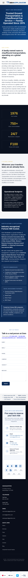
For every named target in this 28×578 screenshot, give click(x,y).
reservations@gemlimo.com (9, 337)
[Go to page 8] (16, 571)
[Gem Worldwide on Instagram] (20, 466)
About (3, 525)
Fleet (3, 532)
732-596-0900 (21, 336)
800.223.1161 (5, 499)
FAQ (3, 539)
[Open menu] (3, 2)
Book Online (24, 575)
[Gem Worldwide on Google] (10, 470)
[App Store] (17, 575)
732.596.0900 (5, 504)
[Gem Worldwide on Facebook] (6, 470)
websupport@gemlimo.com (8, 518)
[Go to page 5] (13, 571)
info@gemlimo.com (21, 337)
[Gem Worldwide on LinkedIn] (16, 466)
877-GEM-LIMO (13, 336)
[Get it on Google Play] (12, 466)
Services (4, 528)
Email (11, 575)
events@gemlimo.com (15, 437)
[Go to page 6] (14, 571)
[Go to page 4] (12, 571)
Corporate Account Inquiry (8, 549)
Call (4, 575)
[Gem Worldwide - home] (16, 2)
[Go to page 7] (15, 571)
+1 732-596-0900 (14, 444)
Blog (3, 546)
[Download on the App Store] (8, 466)
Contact (4, 542)
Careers (4, 535)
